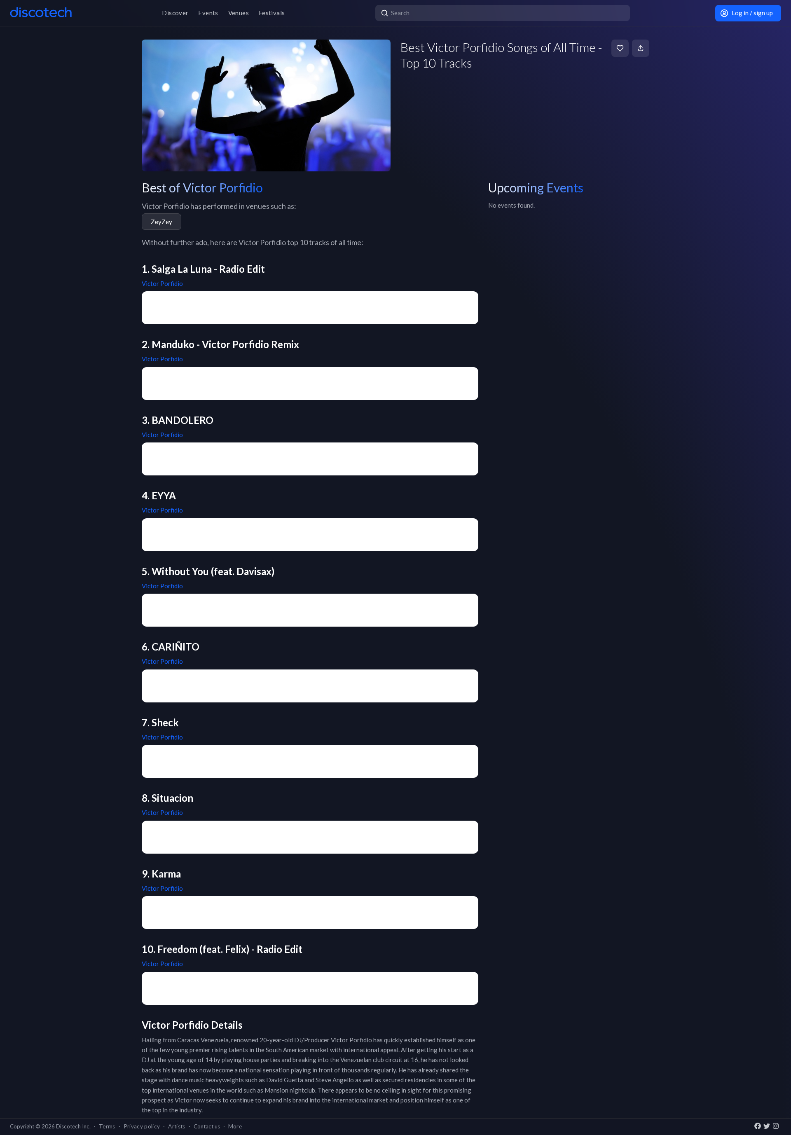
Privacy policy (142, 1126)
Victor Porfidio (162, 283)
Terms (107, 1126)
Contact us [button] (207, 1126)
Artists (176, 1126)
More (235, 1126)
